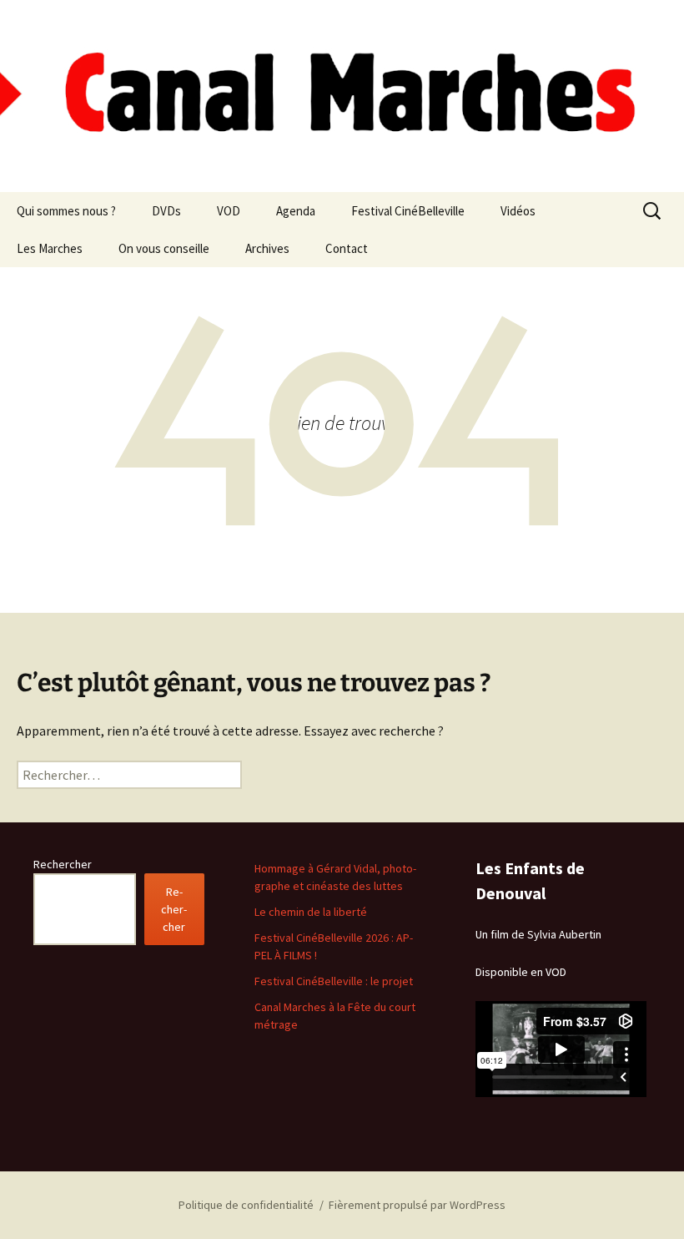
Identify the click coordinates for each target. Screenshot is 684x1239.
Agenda (295, 211)
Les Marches (50, 248)
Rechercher (62, 864)
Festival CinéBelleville (408, 211)
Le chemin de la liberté (310, 911)
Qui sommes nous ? (66, 211)
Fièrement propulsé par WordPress (417, 1204)
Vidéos (518, 211)
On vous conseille (163, 248)
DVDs (166, 211)
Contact (346, 248)
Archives (267, 248)
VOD (228, 211)
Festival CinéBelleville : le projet (333, 981)
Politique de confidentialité (246, 1204)
